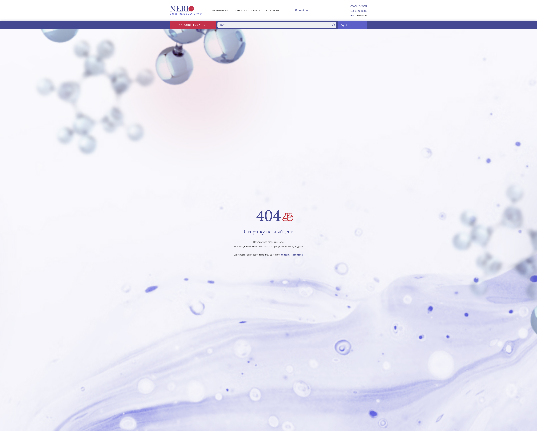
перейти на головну (292, 254)
